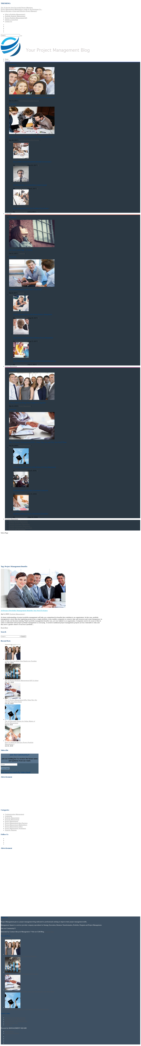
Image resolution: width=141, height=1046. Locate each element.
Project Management (11, 366)
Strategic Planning (11, 830)
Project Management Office (14, 826)
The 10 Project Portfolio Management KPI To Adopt (21, 680)
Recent (11, 142)
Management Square (21, 165)
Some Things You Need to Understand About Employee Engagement (34, 361)
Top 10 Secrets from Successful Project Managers (17, 7)
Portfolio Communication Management (20, 528)
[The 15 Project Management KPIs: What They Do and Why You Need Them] (32, 439)
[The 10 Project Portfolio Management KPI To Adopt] (12, 679)
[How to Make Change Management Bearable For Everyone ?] (21, 158)
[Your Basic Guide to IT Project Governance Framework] (21, 486)
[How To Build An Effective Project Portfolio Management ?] (12, 741)
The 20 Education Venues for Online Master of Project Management (34, 467)
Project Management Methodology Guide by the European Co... (21, 9)
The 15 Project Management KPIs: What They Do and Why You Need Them (21, 701)
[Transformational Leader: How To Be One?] (32, 286)
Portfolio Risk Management (17, 529)
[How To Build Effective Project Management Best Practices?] (32, 94)
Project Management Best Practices (29, 101)
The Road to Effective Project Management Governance (30, 513)
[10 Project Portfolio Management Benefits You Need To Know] (33, 607)
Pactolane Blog (49, 932)
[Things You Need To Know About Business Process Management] (21, 334)
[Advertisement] (70, 549)
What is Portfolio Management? (15, 14)
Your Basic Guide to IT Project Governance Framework (30, 490)
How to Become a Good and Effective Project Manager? (19, 11)
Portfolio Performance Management (19, 526)
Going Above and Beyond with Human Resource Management (32, 314)
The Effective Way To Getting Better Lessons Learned (30, 185)
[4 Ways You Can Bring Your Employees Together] (32, 399)
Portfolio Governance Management (19, 524)
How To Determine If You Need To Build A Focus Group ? (31, 208)
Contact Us (8, 21)
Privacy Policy (9, 1031)
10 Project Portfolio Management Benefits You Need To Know (24, 611)
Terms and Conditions (12, 1033)
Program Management (12, 819)
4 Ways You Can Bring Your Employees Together (21, 661)
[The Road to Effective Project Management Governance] (21, 510)
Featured (7, 61)
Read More (4, 628)
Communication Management (14, 814)
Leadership (8, 213)
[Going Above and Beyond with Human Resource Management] (21, 310)
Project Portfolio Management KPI (16, 18)
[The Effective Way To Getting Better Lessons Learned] (21, 181)
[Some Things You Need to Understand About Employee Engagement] (21, 357)
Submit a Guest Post (11, 19)
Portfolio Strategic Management (15, 16)
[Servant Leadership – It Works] (32, 246)
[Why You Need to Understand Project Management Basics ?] (32, 133)
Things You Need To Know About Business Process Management (33, 337)
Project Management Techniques (15, 828)
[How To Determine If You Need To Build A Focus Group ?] (21, 204)
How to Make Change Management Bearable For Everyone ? (32, 161)
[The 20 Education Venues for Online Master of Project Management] (21, 463)
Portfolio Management (17, 614)
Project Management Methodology (16, 825)
